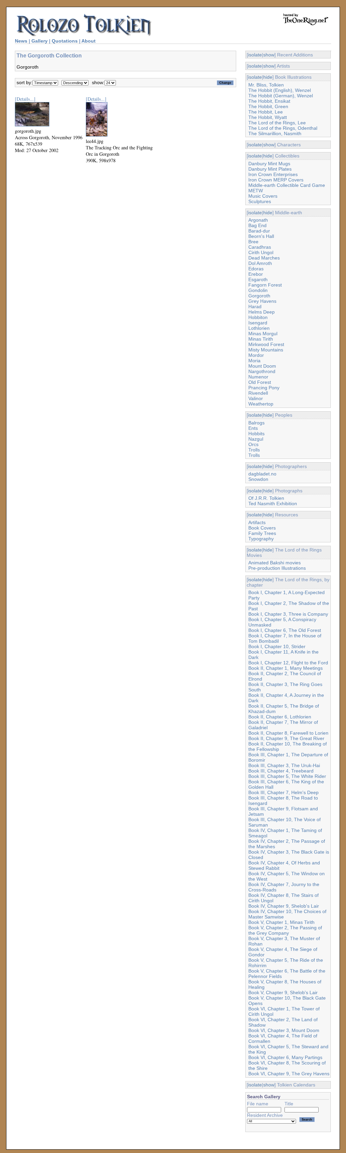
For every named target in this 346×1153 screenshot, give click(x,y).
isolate (255, 54)
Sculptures (259, 201)
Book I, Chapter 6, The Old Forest (284, 630)
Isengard (257, 322)
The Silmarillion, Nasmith (274, 133)
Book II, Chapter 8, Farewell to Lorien (288, 733)
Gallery (39, 41)
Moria (254, 360)
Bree (253, 241)
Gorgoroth (259, 295)
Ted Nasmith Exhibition (272, 503)
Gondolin (258, 290)
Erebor (255, 274)
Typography (261, 538)
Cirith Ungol (260, 252)
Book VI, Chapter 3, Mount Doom (283, 1030)
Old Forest (259, 382)
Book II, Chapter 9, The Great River (286, 738)
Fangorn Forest (265, 285)
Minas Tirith (260, 339)
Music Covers (262, 196)
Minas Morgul (262, 333)
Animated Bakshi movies (274, 562)
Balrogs (256, 422)
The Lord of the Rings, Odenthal (282, 128)
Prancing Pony (263, 387)
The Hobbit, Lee (265, 112)
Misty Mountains (265, 349)
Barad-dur (259, 231)
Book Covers (262, 528)
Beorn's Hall (261, 236)
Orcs (253, 444)
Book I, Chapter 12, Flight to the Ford (288, 662)
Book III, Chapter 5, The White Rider (287, 776)
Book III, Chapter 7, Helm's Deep (283, 792)
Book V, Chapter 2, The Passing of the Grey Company (285, 930)
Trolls (254, 449)
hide (267, 77)
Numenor (258, 376)
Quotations (65, 41)
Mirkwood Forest (266, 344)
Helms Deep (261, 312)
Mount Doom (262, 366)
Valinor (255, 398)
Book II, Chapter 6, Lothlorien (279, 716)
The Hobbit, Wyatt (267, 117)
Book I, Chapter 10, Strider (276, 646)
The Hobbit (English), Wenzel (279, 90)
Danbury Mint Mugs (269, 163)
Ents (253, 428)
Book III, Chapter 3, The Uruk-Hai (284, 765)
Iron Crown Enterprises (273, 174)
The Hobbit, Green (268, 106)
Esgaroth (258, 279)
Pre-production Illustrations (277, 568)
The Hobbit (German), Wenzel (280, 95)
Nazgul (255, 439)
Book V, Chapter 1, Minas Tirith (281, 922)
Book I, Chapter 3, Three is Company (288, 614)
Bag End (257, 225)
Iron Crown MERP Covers (275, 179)
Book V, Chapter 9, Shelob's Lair (283, 992)
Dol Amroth (260, 263)
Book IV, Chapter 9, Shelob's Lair (283, 906)
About (88, 41)
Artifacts (257, 522)
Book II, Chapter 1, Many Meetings (285, 668)
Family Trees (262, 533)
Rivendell (258, 393)
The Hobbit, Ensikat (269, 101)
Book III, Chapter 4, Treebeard (281, 771)
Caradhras (259, 247)
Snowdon (258, 479)
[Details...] (25, 99)
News (21, 41)
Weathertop (260, 404)
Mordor (256, 355)
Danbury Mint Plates (270, 169)
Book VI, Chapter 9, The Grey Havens (288, 1073)
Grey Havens (262, 301)
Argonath (258, 220)
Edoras (256, 268)
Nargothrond (261, 371)
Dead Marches (264, 258)
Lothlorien (259, 328)
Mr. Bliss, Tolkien (266, 85)
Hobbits (256, 433)
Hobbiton (258, 317)
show (268, 54)
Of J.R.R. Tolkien (266, 498)
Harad (255, 306)
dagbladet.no (262, 473)
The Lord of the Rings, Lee (277, 122)
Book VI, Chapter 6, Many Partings (285, 1057)
